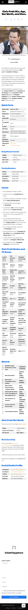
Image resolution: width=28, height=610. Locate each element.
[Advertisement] (14, 510)
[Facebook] (21, 19)
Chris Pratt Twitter (16, 474)
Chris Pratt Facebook (17, 472)
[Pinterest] (14, 19)
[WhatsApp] (18, 19)
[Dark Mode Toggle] (23, 605)
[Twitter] (11, 19)
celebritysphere (15, 59)
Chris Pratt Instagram (17, 469)
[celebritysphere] (9, 59)
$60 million (22, 424)
